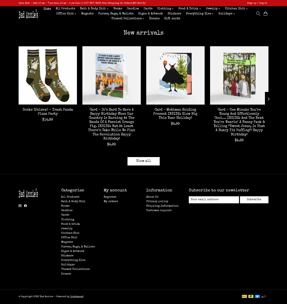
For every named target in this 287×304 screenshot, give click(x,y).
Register (110, 197)
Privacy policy (157, 201)
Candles (133, 8)
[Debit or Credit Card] (263, 297)
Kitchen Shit (70, 233)
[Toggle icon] (258, 13)
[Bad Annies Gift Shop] (28, 13)
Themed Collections (75, 269)
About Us (152, 197)
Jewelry (67, 228)
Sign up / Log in (257, 3)
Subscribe (254, 199)
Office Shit (69, 237)
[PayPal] (244, 297)
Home (47, 8)
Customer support (159, 210)
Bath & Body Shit (73, 201)
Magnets (87, 13)
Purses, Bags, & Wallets (116, 13)
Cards (148, 8)
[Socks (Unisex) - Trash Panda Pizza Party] (48, 75)
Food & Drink (70, 224)
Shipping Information (162, 206)
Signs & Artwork (150, 13)
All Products (65, 8)
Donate (154, 18)
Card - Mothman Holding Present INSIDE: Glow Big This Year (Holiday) (175, 114)
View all (143, 161)
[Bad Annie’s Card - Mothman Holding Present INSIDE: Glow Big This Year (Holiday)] (175, 75)
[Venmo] (257, 297)
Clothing (67, 219)
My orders (111, 201)
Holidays (68, 264)
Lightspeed (76, 296)
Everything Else (73, 260)
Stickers (174, 13)
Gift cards (172, 18)
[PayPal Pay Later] (250, 297)
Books (117, 8)
